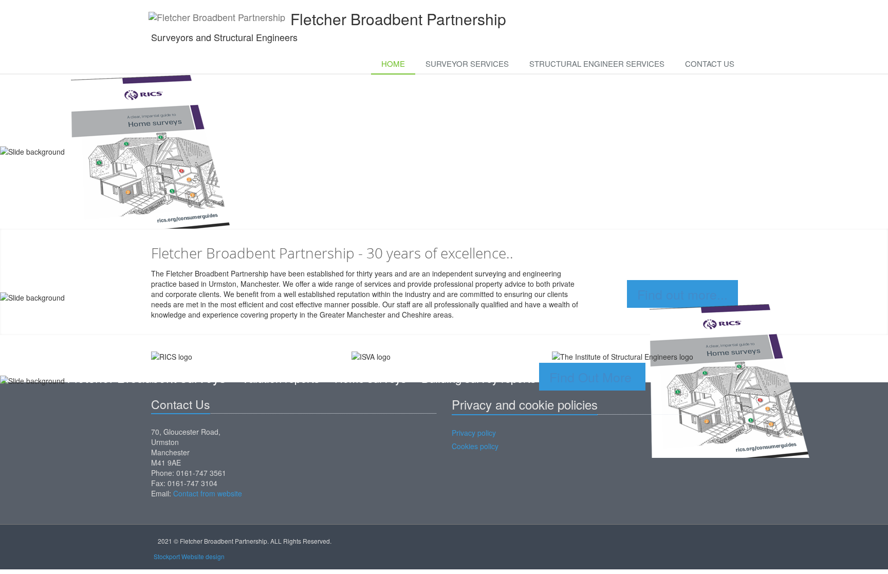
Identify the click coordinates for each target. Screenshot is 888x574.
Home (393, 63)
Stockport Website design (189, 556)
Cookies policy (475, 446)
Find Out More (592, 376)
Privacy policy (474, 433)
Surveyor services (467, 63)
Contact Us (709, 63)
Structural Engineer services (596, 63)
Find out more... (682, 294)
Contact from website (207, 493)
